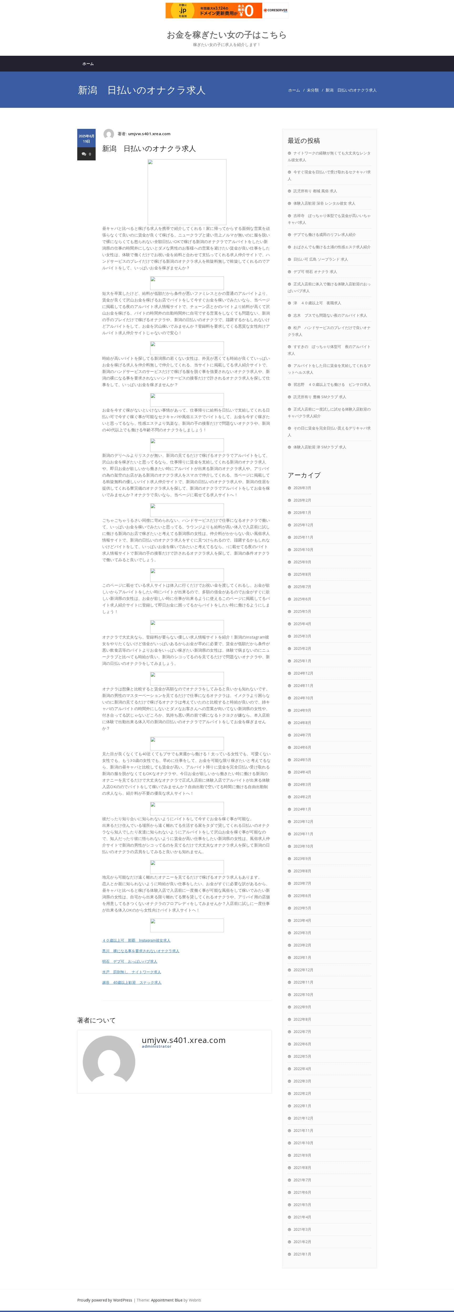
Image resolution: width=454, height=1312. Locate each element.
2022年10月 (303, 994)
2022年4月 (302, 1068)
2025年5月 (302, 611)
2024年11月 (303, 685)
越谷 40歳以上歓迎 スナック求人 (132, 982)
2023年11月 (303, 833)
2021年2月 (302, 1241)
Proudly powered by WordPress (104, 1300)
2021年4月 (302, 1216)
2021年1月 (302, 1254)
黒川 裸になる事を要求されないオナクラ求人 (140, 950)
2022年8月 (302, 1019)
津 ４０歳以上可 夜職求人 (317, 302)
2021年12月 (303, 1118)
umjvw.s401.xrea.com (149, 133)
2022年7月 (302, 1031)
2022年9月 (302, 1006)
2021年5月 (302, 1204)
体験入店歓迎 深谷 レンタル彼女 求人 (324, 203)
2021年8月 (302, 1167)
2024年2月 (302, 796)
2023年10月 (303, 846)
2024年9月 (302, 710)
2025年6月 (302, 598)
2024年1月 (302, 809)
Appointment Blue (167, 1300)
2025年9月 (302, 561)
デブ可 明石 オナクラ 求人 (315, 271)
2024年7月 (302, 734)
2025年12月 (303, 524)
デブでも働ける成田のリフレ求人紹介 (324, 234)
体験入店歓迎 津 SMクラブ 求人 (319, 446)
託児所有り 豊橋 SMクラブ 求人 (319, 396)
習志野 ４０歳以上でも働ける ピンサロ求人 (332, 384)
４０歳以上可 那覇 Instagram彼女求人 (136, 940)
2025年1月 (302, 660)
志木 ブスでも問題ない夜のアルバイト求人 (330, 315)
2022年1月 (302, 1105)
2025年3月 (302, 636)
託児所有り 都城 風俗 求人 (315, 190)
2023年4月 (302, 920)
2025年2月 (302, 648)
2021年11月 (303, 1130)
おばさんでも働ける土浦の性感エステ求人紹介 (332, 246)
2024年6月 (302, 747)
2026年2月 (302, 500)
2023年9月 (302, 858)
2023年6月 (302, 895)
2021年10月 (303, 1142)
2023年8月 (302, 870)
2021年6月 (302, 1192)
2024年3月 (302, 784)
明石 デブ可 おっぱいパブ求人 (129, 961)
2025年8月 (302, 574)
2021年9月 (302, 1155)
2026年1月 (302, 512)
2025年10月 (303, 549)
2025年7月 (302, 586)
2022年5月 (302, 1056)
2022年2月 (302, 1093)
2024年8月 (302, 722)
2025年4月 (302, 623)
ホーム (88, 63)
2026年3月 (302, 487)
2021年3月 (302, 1229)
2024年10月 (303, 697)
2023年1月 (302, 957)
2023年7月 (302, 883)
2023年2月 (302, 945)
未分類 (313, 90)
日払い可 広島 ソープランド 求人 (320, 259)
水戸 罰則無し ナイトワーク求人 (131, 971)
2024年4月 (302, 771)
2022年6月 (302, 1043)
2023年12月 (303, 821)
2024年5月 (302, 759)
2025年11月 (303, 537)
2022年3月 (302, 1080)
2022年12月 (303, 969)
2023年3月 (302, 932)
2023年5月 (302, 907)
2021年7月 (302, 1179)
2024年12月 (303, 673)
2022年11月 (303, 982)
